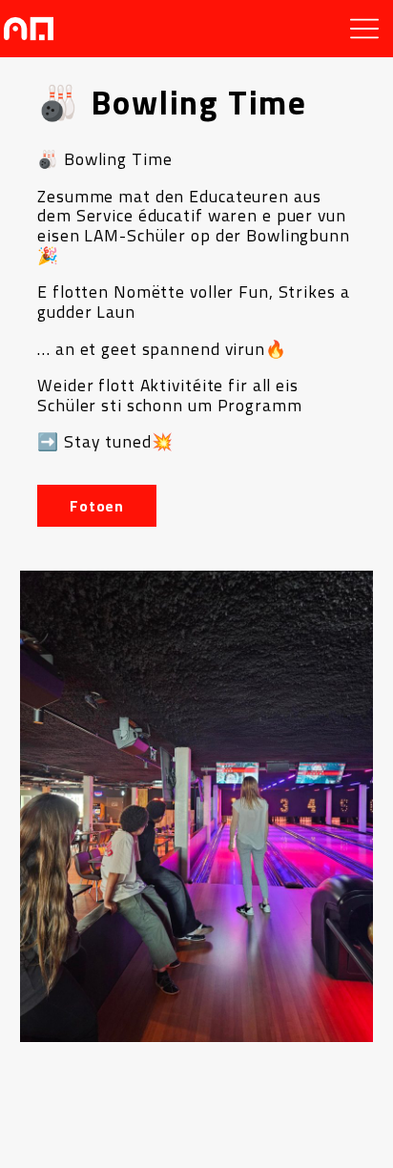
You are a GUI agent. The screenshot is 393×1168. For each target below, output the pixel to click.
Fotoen (97, 505)
